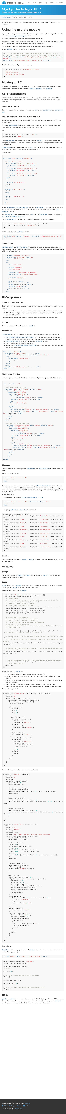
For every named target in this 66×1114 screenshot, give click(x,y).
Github (5, 1106)
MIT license (18, 1109)
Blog (45, 3)
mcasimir (27, 1103)
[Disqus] (33, 1028)
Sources (60, 3)
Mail (26, 1106)
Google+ (13, 1106)
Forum (51, 3)
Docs (34, 3)
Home (4, 17)
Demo (28, 3)
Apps (40, 3)
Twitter (20, 1106)
